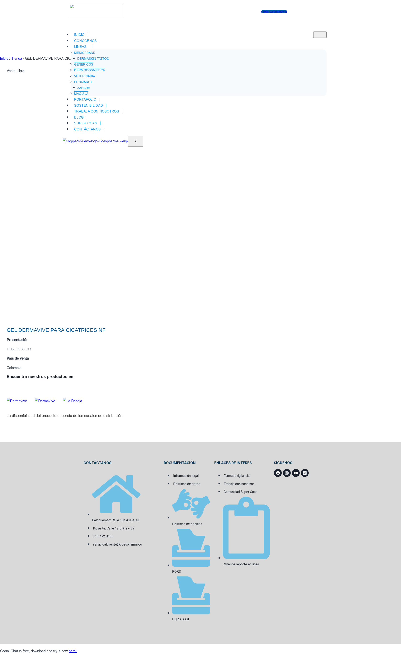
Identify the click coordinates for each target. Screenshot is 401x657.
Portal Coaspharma (274, 11)
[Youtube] (296, 473)
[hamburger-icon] (320, 35)
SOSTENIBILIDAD (88, 105)
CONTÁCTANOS (87, 129)
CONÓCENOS (85, 41)
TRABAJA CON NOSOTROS (96, 111)
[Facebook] (278, 473)
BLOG (79, 117)
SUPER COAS (85, 123)
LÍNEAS (80, 46)
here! (73, 650)
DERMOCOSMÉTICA (89, 70)
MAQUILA (81, 93)
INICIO (79, 35)
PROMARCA (83, 82)
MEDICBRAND (84, 52)
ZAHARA (83, 88)
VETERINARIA (84, 76)
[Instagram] (287, 473)
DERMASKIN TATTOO (93, 58)
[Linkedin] (305, 473)
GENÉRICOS (83, 64)
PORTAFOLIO (85, 99)
